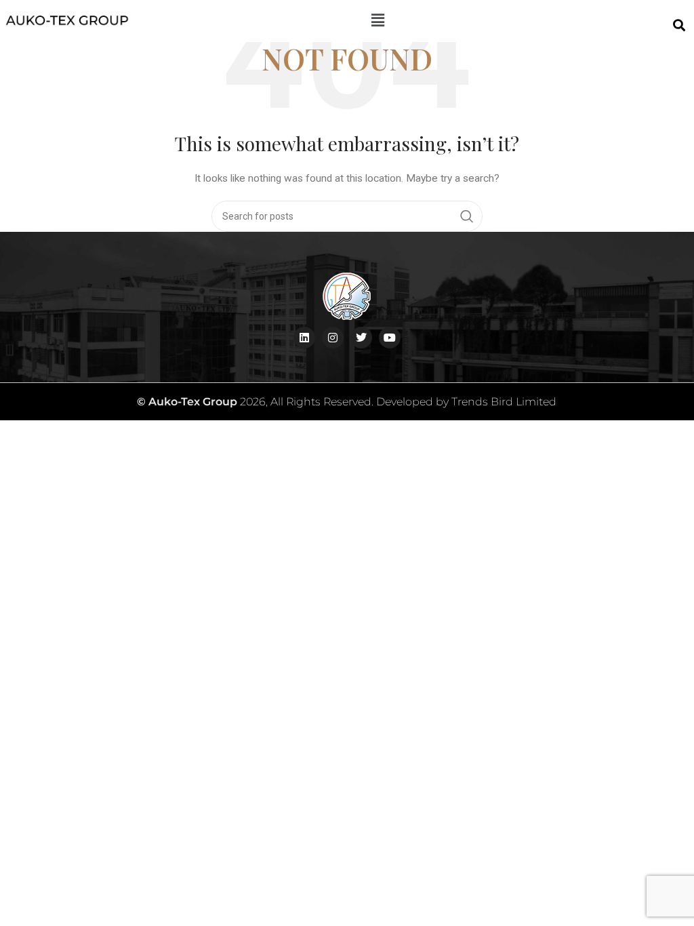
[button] (377, 21)
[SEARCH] (467, 216)
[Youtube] (390, 337)
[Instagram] (333, 337)
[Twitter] (361, 337)
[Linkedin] (304, 337)
